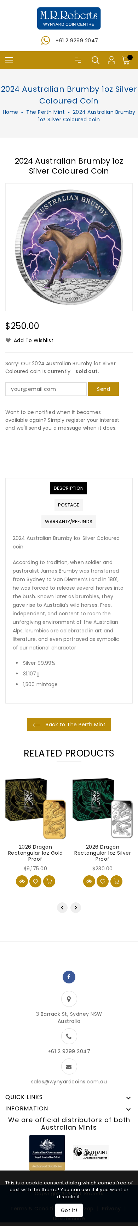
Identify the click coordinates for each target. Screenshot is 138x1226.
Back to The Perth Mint (75, 724)
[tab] (68, 488)
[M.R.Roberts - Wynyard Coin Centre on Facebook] (69, 977)
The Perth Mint (45, 112)
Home (10, 112)
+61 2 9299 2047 (77, 40)
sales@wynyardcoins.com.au (69, 1081)
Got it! (69, 1210)
